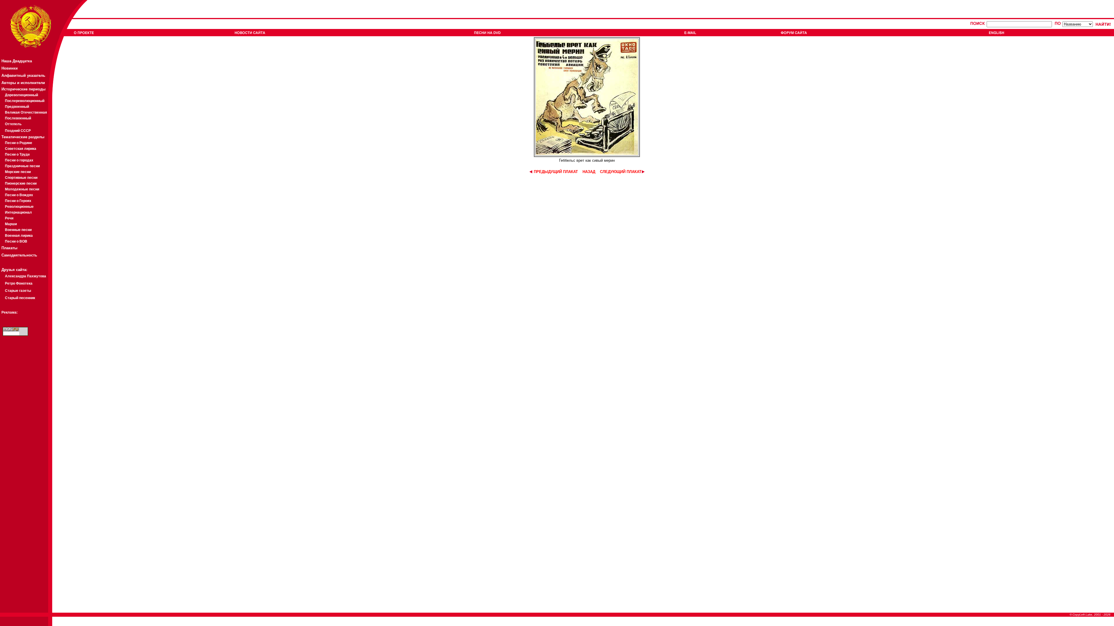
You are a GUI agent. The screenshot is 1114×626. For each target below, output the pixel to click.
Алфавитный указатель (23, 75)
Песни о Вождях (19, 195)
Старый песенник (20, 298)
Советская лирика (20, 149)
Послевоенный (18, 118)
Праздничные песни (22, 166)
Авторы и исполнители (23, 83)
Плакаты (9, 248)
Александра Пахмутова (25, 276)
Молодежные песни (22, 189)
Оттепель (13, 124)
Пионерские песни (21, 183)
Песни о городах (19, 160)
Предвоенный (17, 107)
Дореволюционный (21, 95)
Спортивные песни (21, 178)
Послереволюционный (24, 101)
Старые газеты (18, 291)
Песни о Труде (17, 154)
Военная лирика (19, 236)
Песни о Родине (18, 143)
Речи (9, 218)
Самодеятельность (19, 255)
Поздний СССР (18, 131)
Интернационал (18, 212)
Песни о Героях (18, 201)
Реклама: (9, 312)
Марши (11, 224)
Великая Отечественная (26, 112)
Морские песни (18, 172)
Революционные (19, 207)
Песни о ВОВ (16, 241)
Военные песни (18, 230)
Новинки (9, 68)
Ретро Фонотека (18, 283)
